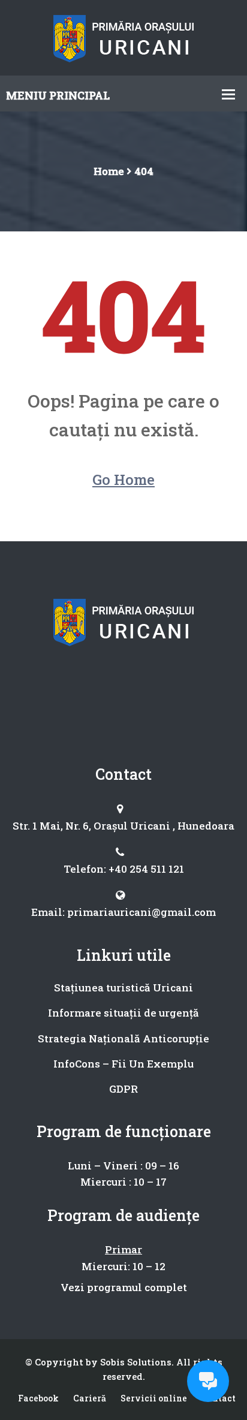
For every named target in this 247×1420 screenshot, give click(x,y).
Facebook (38, 1398)
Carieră (89, 1398)
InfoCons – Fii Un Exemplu (123, 1064)
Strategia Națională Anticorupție (123, 1038)
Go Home (123, 479)
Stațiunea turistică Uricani (123, 987)
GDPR (123, 1089)
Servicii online (154, 1398)
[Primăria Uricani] (123, 36)
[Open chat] (208, 1381)
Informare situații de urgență (123, 1013)
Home (109, 171)
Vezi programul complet (124, 1287)
